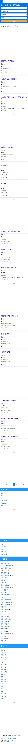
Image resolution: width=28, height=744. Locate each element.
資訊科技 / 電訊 (5, 595)
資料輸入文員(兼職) (7, 249)
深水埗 (3, 667)
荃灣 (2, 681)
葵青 (2, 679)
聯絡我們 (3, 738)
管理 (2, 636)
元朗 (2, 686)
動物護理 (3, 629)
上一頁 (5, 484)
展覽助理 (3, 183)
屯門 (2, 684)
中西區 (3, 652)
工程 (2, 582)
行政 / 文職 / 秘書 (5, 565)
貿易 (2, 614)
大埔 (2, 691)
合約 (2, 498)
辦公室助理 (4, 165)
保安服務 (3, 631)
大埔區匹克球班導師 (7, 147)
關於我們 (14, 735)
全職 (2, 496)
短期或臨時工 (4, 500)
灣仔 (2, 655)
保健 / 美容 (4, 616)
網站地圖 (20, 735)
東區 (2, 657)
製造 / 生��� (5, 602)
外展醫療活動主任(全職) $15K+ (10, 231)
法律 (2, 597)
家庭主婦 (3, 547)
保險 (2, 592)
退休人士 (3, 551)
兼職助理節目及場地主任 (8, 268)
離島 (2, 698)
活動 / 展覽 (4, 626)
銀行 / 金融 (4, 570)
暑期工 (3, 505)
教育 (2, 580)
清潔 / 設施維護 (5, 624)
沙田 (2, 694)
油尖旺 (3, 664)
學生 (2, 544)
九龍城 (3, 669)
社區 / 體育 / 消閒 (5, 575)
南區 (2, 660)
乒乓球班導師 (5, 334)
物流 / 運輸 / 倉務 (5, 599)
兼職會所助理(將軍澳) (7, 61)
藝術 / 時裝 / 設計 (5, 619)
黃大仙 (3, 672)
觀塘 (2, 674)
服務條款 (14, 738)
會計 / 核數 (4, 563)
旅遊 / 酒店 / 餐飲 (5, 587)
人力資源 (3, 590)
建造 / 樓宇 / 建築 (5, 578)
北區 (2, 689)
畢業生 (3, 549)
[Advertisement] (14, 43)
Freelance (3, 503)
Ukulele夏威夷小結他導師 (8, 400)
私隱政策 (9, 738)
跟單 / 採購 (4, 621)
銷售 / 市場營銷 (5, 609)
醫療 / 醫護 (4, 585)
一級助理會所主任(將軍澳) (9, 79)
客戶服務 (3, 573)
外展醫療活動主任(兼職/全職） (10, 436)
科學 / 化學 (4, 612)
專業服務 (3, 638)
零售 (2, 607)
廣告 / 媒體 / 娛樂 (5, 568)
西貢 (2, 696)
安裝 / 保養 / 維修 (5, 633)
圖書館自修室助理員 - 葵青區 (9, 418)
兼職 (2, 493)
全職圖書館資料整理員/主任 (9, 316)
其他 (2, 641)
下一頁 (23, 484)
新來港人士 (4, 554)
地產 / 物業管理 (5, 604)
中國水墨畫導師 (6, 352)
